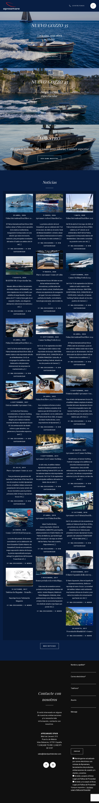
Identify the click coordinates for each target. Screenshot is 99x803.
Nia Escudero (17, 249)
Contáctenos (78, 6)
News (29, 563)
